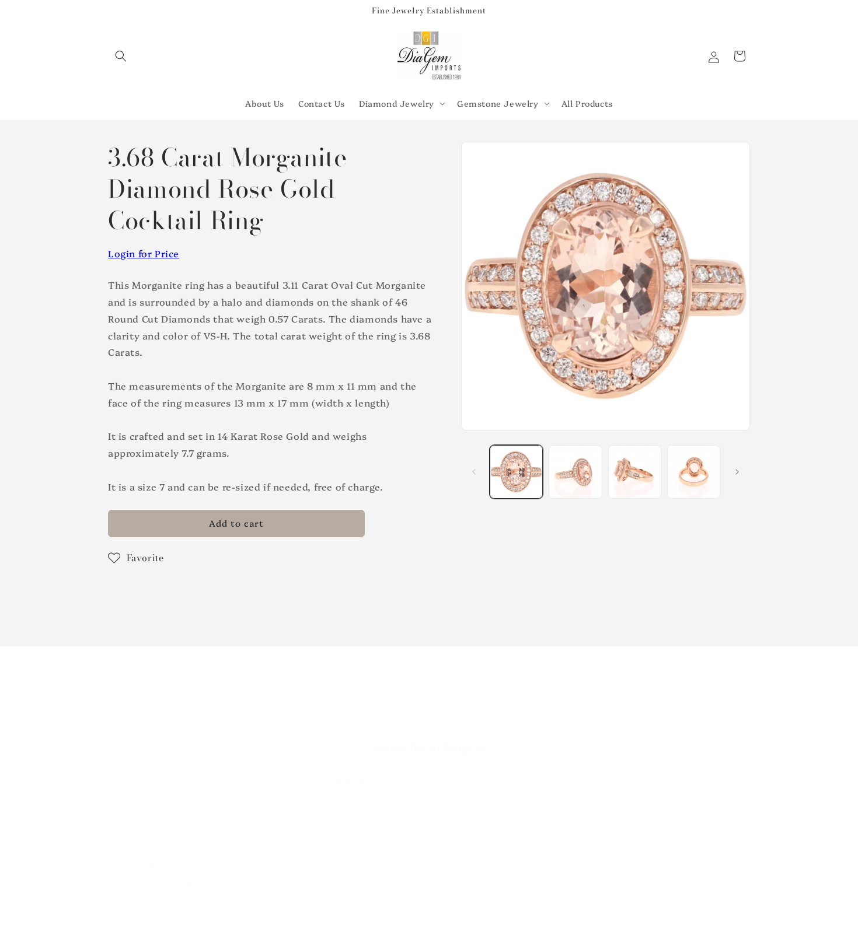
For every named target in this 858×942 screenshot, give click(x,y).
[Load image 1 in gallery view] (516, 471)
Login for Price (143, 253)
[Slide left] (474, 472)
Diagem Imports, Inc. (174, 926)
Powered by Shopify (249, 926)
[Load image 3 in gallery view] (634, 471)
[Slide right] (737, 472)
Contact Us (429, 725)
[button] (121, 56)
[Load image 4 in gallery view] (693, 471)
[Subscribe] (520, 781)
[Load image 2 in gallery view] (575, 471)
